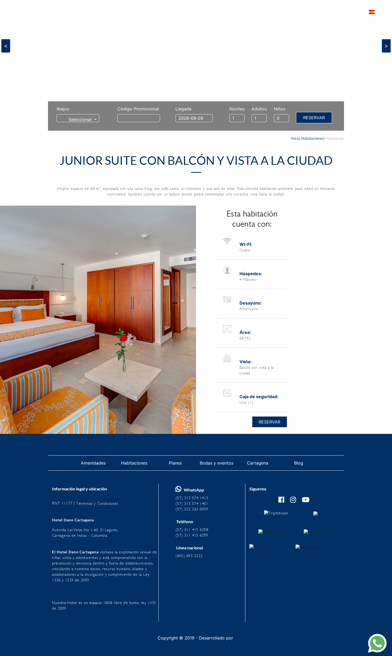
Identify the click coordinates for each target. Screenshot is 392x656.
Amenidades (202, 25)
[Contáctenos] (306, 11)
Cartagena (346, 25)
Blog (373, 25)
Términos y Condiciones (97, 503)
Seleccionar (81, 119)
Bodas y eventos (307, 25)
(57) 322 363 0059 (191, 509)
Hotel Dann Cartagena (154, 25)
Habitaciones (240, 25)
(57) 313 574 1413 (191, 498)
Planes (272, 25)
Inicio (295, 138)
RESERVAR (269, 422)
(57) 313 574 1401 (191, 503)
